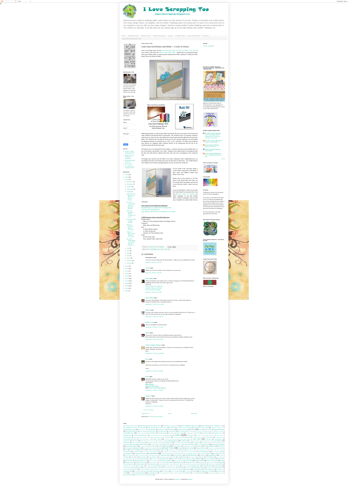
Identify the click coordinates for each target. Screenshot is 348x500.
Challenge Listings (133, 35)
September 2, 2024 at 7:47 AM (154, 327)
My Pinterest (128, 164)
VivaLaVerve (220, 473)
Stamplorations (210, 467)
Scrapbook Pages (180, 35)
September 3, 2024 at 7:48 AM (154, 390)
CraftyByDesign (201, 440)
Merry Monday (192, 458)
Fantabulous (181, 449)
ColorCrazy (208, 439)
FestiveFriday (126, 451)
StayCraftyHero (219, 467)
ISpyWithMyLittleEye (191, 455)
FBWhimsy (211, 449)
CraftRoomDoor (192, 440)
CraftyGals (142, 442)
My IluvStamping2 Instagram (130, 161)
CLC (149, 439)
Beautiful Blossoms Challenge (153, 286)
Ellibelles (132, 449)
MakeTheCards (175, 458)
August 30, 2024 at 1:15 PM (153, 262)
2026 (127, 174)
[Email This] (168, 247)
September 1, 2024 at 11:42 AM (154, 304)
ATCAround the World (200, 431)
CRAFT (142, 440)
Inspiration (156, 455)
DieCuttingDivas (129, 448)
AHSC (147, 249)
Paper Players (130, 462)
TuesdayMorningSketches (165, 473)
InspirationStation (166, 455)
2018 (127, 278)
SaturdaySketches (127, 466)
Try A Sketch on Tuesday (186, 194)
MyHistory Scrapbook (159, 35)
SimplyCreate (137, 467)
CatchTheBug (137, 437)
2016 (127, 283)
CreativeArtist (222, 442)
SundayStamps (143, 469)
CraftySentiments (178, 442)
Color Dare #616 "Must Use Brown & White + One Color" (179, 50)
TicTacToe (165, 471)
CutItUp (167, 446)
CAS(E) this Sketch (201, 435)
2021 (127, 271)
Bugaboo (191, 433)
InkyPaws (149, 455)
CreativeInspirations (155, 444)
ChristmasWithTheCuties (129, 439)
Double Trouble (168, 448)
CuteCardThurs (152, 446)
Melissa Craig (149, 322)
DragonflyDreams (201, 448)
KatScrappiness (153, 457)
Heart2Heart (153, 453)
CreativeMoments (178, 444)
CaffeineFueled (127, 435)
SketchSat (180, 467)
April (128, 255)
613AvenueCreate (143, 429)
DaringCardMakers (209, 446)
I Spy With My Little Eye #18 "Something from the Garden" (158, 211)
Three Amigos (146, 471)
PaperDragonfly (170, 462)
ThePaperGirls (127, 471)
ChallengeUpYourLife (157, 437)
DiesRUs (138, 448)
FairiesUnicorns (172, 449)
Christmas (167, 437)
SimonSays (218, 466)
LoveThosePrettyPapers (143, 458)
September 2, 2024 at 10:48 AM (154, 353)
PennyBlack (171, 464)
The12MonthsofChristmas (172, 469)
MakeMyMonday (164, 458)
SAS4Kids (220, 464)
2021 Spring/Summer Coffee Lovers (157, 427)
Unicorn (194, 473)
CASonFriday (220, 435)
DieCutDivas (221, 446)
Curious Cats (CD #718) (211, 142)
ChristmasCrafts (208, 437)
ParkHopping (219, 462)
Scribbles (149, 466)
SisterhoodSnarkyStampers (170, 467)
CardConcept (168, 435)
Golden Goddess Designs (153, 345)
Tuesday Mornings (139, 473)
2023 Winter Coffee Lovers (201, 427)
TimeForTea (174, 471)
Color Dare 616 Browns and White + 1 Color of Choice (130, 197)
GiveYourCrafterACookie (202, 451)
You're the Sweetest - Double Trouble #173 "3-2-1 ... (130, 214)
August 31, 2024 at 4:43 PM (153, 292)
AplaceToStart (152, 431)
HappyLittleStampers (140, 453)
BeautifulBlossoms (155, 249)
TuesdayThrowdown (177, 473)
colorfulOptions (218, 439)
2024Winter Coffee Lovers (217, 427)
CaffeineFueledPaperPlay (140, 435)
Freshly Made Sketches (148, 451)
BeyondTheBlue (151, 433)
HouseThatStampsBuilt (130, 455)
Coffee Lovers (156, 439)
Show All (223, 158)
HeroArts (202, 453)
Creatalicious (196, 442)
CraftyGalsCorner (151, 442)
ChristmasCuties (219, 437)
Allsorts (201, 429)
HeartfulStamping (176, 453)
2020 (127, 273)
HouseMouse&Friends (219, 453)
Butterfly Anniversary (210, 146)
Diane (147, 376)
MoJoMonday (221, 458)
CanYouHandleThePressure (156, 435)
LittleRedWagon (210, 457)
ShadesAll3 (184, 466)
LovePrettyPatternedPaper (129, 458)
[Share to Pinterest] (175, 247)
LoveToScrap (155, 458)
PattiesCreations (140, 464)
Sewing (170, 35)
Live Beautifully (220, 457)
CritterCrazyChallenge (218, 444)
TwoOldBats (187, 473)
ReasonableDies (193, 464)
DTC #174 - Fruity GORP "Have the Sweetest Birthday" (130, 205)
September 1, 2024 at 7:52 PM (154, 316)
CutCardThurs (143, 446)
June (128, 250)
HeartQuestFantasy (186, 453)
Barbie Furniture (146, 35)
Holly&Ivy (208, 453)
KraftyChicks (171, 457)
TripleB (194, 471)
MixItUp (213, 458)
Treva (147, 359)
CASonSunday (127, 437)
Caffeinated (206, 433)
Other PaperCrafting (194, 35)
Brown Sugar (179, 433)
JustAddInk (134, 457)
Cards (123, 35)
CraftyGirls (159, 442)
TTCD (131, 473)
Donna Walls (149, 278)
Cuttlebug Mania (177, 446)
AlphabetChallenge (219, 429)
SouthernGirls (189, 467)
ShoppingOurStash (195, 466)
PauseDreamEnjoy (152, 464)
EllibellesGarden (152, 449)
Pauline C (148, 396)
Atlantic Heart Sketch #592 (167, 52)
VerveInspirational (212, 473)
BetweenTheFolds (141, 433)
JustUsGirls (143, 457)
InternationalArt (178, 455)
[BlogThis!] (170, 247)
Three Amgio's (138, 471)
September (130, 189)
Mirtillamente (206, 458)
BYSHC (198, 433)
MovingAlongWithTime (140, 460)
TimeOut (180, 471)
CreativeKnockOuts (167, 444)
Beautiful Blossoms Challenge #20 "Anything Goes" (156, 207)
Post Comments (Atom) (156, 416)
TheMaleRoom (220, 469)
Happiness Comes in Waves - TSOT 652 (130, 227)
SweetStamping (152, 469)
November (130, 184)
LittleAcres (201, 457)
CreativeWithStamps (189, 444)
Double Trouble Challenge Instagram (129, 156)
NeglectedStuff (199, 460)
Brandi (147, 333)
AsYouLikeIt (182, 431)
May (128, 253)
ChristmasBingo (185, 437)
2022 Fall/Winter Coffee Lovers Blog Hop (180, 427)
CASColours (211, 435)
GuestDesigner (215, 451)
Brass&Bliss (171, 433)
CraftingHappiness (172, 441)
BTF (187, 433)
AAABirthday (152, 429)
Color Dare (167, 249)
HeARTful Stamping (166, 453)
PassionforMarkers (128, 464)
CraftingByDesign (161, 440)
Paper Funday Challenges (152, 289)
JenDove (203, 455)
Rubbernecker (212, 464)
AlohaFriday (208, 429)
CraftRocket (184, 441)
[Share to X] (172, 247)
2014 (127, 288)
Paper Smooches (141, 462)
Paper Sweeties (153, 462)
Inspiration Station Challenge (153, 288)
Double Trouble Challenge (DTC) (130, 152)
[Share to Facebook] (173, 247)
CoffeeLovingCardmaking (184, 439)
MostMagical (129, 460)
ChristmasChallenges (197, 437)
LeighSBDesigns (182, 457)
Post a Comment (148, 410)
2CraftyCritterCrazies (129, 429)
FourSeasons (136, 451)
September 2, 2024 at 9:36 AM (154, 339)
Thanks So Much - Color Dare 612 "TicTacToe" (130, 234)
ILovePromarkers (141, 455)
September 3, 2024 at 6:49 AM (154, 371)
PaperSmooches (210, 462)
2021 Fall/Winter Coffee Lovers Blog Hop (134, 427)
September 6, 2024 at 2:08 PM (154, 406)
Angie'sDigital (143, 431)
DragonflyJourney (212, 448)
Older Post (194, 413)
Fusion (164, 451)
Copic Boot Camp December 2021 (132, 38)
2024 (127, 179)
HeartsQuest (195, 453)
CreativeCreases (143, 444)
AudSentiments (210, 431)
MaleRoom (184, 458)
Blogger (190, 479)
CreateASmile (205, 442)
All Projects (205, 35)
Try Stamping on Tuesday (206, 471)
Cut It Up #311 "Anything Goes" (150, 209)
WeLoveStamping (127, 474)
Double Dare (158, 448)
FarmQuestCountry (203, 449)
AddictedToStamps (182, 429)
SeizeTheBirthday (158, 466)
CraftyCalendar (210, 440)
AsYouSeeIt (190, 431)
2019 (127, 276)
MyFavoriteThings (153, 460)
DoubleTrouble (189, 448)
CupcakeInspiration (131, 446)
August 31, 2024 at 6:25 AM (153, 272)
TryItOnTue (220, 471)
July (128, 248)
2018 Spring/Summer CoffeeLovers (150, 425)
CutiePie (161, 446)
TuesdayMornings (152, 473)
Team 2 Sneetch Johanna (212, 149)
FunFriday (158, 451)
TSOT (125, 473)
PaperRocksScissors (190, 462)
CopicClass (135, 441)
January (129, 263)
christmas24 (176, 437)
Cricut (198, 444)
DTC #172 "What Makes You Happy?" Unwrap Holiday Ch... (130, 242)
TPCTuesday (188, 471)
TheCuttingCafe (197, 469)
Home (169, 413)
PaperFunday (179, 462)
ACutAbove (171, 429)
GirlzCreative (179, 451)
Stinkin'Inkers (133, 469)
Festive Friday (220, 449)
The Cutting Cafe (161, 469)
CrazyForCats (187, 442)
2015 (127, 286)
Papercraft (161, 462)
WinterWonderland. (139, 474)
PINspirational (185, 464)
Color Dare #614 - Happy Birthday (131, 221)
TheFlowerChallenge (209, 469)
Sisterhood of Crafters (156, 467)
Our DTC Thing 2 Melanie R (213, 140)
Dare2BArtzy (198, 446)
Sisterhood (145, 467)
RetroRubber (203, 464)
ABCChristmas (161, 429)
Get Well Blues (209, 150)
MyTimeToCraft (187, 460)
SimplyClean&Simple (127, 467)
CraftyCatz (219, 441)
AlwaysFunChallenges (132, 431)
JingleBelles (212, 455)
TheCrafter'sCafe (185, 469)
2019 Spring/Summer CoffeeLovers (211, 425)
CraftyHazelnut (168, 442)
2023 (127, 266)
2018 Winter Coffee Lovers (171, 425)
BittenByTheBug (162, 433)
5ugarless (177, 479)
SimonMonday (207, 466)
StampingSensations (198, 467)
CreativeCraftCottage (130, 444)
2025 (127, 177)
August (129, 191)
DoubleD (180, 448)
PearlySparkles (162, 464)
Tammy (147, 268)
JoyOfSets (126, 457)
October (129, 186)
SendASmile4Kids (169, 466)
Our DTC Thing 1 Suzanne (213, 133)
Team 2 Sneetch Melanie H (213, 153)
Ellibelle (147, 310)
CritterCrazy (205, 444)
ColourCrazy (126, 441)
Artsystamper (172, 431)
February (129, 260)
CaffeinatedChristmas (216, 433)
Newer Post (145, 413)
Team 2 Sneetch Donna (212, 145)
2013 (127, 291)
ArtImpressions (162, 431)
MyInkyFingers (178, 460)
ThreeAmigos (156, 471)
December (130, 181)
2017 (127, 281)
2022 (127, 268)
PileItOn (177, 464)
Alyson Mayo (149, 297)
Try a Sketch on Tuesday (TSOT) (129, 166)
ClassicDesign (142, 439)
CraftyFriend (126, 442)
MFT (199, 458)
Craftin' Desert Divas (150, 440)
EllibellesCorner (140, 449)
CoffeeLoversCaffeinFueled (171, 439)
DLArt (151, 448)
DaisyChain (190, 446)
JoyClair (221, 455)
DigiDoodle (146, 448)
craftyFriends (135, 442)
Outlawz (222, 460)
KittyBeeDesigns (162, 457)
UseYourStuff (201, 473)
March (129, 258)
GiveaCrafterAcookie (188, 451)
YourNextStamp (149, 474)
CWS (185, 446)
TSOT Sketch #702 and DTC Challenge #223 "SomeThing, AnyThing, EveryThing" (212, 136)
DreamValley (221, 448)
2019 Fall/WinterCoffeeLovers (189, 425)
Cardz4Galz (190, 435)
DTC (126, 449)
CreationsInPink (213, 442)
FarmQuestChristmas (191, 449)
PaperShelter (202, 462)
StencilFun (125, 469)
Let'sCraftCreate (192, 457)
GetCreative (171, 451)
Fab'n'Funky (163, 449)
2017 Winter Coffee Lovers (130, 425)
